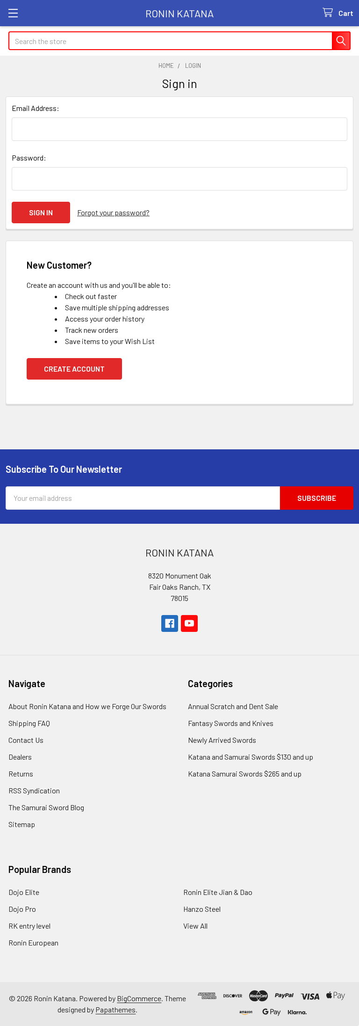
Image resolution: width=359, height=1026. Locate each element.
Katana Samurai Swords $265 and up (245, 773)
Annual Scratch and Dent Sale (233, 706)
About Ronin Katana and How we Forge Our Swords (87, 706)
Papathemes (115, 1009)
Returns (20, 773)
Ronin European (33, 942)
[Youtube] (189, 623)
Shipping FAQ (29, 722)
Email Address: (35, 107)
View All (195, 925)
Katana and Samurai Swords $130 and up (250, 756)
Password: (29, 157)
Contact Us (25, 739)
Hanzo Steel (202, 908)
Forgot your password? (113, 212)
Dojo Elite (23, 891)
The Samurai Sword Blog (46, 807)
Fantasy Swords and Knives (230, 722)
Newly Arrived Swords (222, 739)
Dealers (20, 756)
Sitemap (21, 824)
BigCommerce (139, 998)
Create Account (74, 368)
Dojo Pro (22, 908)
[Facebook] (169, 623)
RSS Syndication (34, 790)
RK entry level (29, 925)
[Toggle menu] (13, 13)
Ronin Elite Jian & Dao (217, 891)
